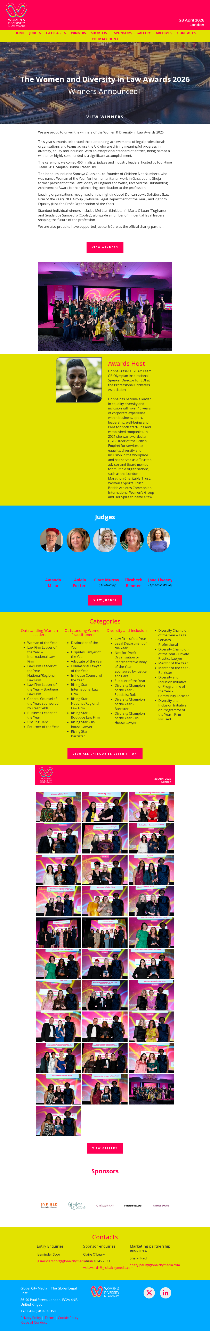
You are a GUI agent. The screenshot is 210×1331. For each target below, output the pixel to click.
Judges (35, 33)
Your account (105, 39)
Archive (163, 33)
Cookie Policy (68, 1317)
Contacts (186, 33)
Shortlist (100, 33)
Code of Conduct (34, 1322)
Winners (78, 33)
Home (19, 33)
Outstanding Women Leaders (39, 632)
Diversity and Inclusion (127, 630)
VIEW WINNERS (105, 117)
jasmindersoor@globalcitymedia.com (65, 1261)
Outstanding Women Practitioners (83, 632)
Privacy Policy (31, 1317)
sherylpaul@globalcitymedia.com (155, 1265)
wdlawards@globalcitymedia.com (108, 1267)
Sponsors (123, 33)
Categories (56, 33)
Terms (50, 1317)
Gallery (144, 33)
